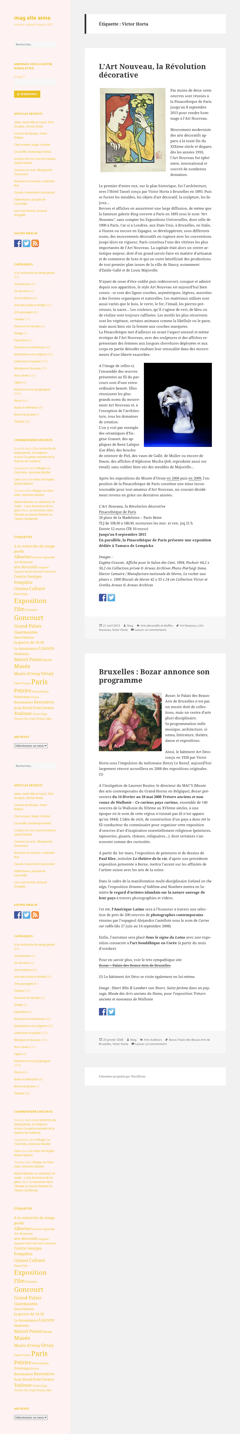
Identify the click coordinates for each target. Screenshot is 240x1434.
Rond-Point (32, 707)
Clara (17, 479)
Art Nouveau (23, 562)
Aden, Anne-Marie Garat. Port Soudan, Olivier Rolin (34, 124)
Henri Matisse (24, 637)
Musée (22, 666)
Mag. (130, 626)
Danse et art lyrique (27, 326)
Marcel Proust (28, 659)
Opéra (18, 382)
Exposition (21, 340)
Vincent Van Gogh (25, 718)
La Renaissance (26, 648)
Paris (39, 681)
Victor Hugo (40, 714)
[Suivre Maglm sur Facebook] (18, 243)
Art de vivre (22, 291)
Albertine (23, 556)
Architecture (22, 284)
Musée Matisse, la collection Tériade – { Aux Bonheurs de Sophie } (35, 506)
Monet (47, 660)
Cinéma (19, 319)
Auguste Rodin (23, 571)
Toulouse (23, 713)
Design (18, 333)
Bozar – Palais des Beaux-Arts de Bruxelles (135, 965)
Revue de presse (24, 414)
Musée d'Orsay (27, 673)
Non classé (21, 375)
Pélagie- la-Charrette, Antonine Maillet (32, 470)
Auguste (44, 567)
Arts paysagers (23, 312)
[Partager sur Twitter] (111, 597)
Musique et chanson (27, 368)
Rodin (18, 708)
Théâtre (19, 422)
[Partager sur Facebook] (102, 597)
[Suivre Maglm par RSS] (35, 243)
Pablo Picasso (22, 683)
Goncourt (28, 617)
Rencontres (44, 702)
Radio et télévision (26, 407)
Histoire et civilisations (29, 347)
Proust (35, 697)
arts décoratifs (26, 567)
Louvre (46, 648)
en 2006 (173, 478)
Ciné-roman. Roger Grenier (32, 145)
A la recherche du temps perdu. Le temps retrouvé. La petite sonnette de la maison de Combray (35, 454)
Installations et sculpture (30, 354)
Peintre (22, 690)
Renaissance (23, 702)
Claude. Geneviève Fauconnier (34, 192)
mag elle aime (32, 17)
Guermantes (26, 632)
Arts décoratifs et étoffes (29, 305)
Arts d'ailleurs (23, 298)
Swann (48, 707)
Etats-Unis (20, 594)
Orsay (47, 673)
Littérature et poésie (27, 361)
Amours (37, 557)
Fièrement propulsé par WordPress (122, 1076)
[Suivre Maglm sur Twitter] (26, 243)
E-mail (19, 77)
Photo (18, 401)
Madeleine (21, 654)
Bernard (38, 571)
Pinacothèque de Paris (117, 511)
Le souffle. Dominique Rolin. (33, 152)
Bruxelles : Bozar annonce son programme (154, 676)
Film (19, 609)
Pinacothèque (40, 691)
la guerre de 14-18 (29, 642)
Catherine (50, 571)
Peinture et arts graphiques (32, 389)
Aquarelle (49, 557)
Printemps (22, 697)
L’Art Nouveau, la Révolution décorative (152, 70)
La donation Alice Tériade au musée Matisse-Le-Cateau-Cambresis (33, 514)
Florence (31, 610)
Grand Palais (27, 626)
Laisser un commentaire (150, 630)
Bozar (172, 1040)
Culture (37, 588)
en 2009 (194, 478)
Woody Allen (44, 718)
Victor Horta (120, 630)
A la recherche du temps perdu (34, 273)
